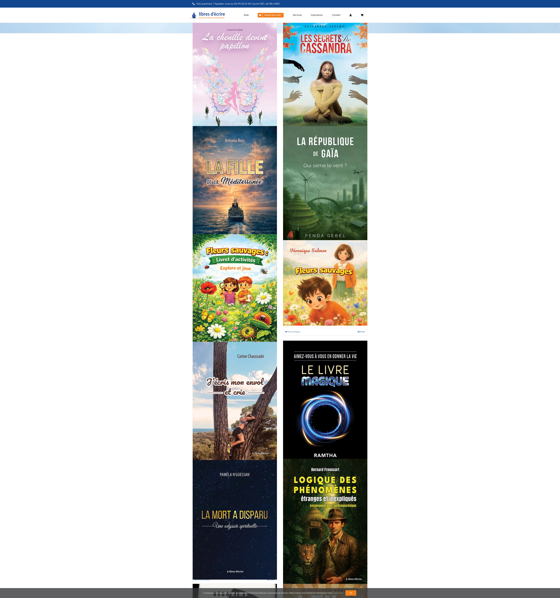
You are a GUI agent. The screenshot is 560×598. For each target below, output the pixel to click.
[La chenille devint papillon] (235, 77)
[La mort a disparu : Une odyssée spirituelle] (235, 519)
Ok (351, 593)
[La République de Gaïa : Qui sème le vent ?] (325, 185)
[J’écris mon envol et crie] (235, 401)
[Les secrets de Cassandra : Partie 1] (325, 77)
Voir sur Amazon (293, 332)
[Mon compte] (351, 15)
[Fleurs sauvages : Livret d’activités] (235, 293)
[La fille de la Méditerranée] (235, 185)
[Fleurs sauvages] (325, 282)
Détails (362, 332)
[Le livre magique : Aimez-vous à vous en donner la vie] (325, 404)
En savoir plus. (338, 593)
